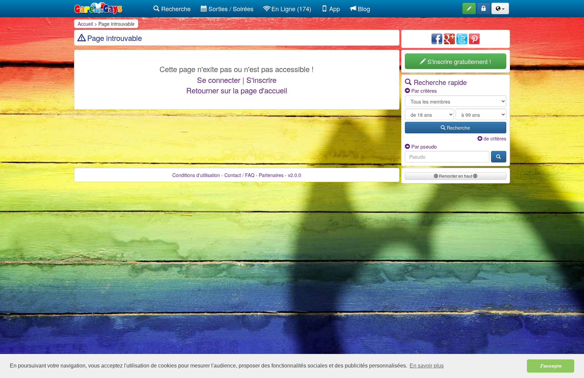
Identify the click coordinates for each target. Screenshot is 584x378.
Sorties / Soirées (230, 8)
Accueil (85, 23)
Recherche (175, 8)
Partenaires (271, 175)
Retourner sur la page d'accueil (236, 90)
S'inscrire (261, 79)
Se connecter (218, 79)
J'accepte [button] (551, 366)
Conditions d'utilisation (196, 175)
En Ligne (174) (290, 8)
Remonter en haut (455, 176)
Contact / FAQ (239, 175)
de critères (494, 138)
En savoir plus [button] (427, 366)
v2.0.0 (294, 175)
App (333, 8)
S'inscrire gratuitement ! (458, 61)
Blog (363, 8)
